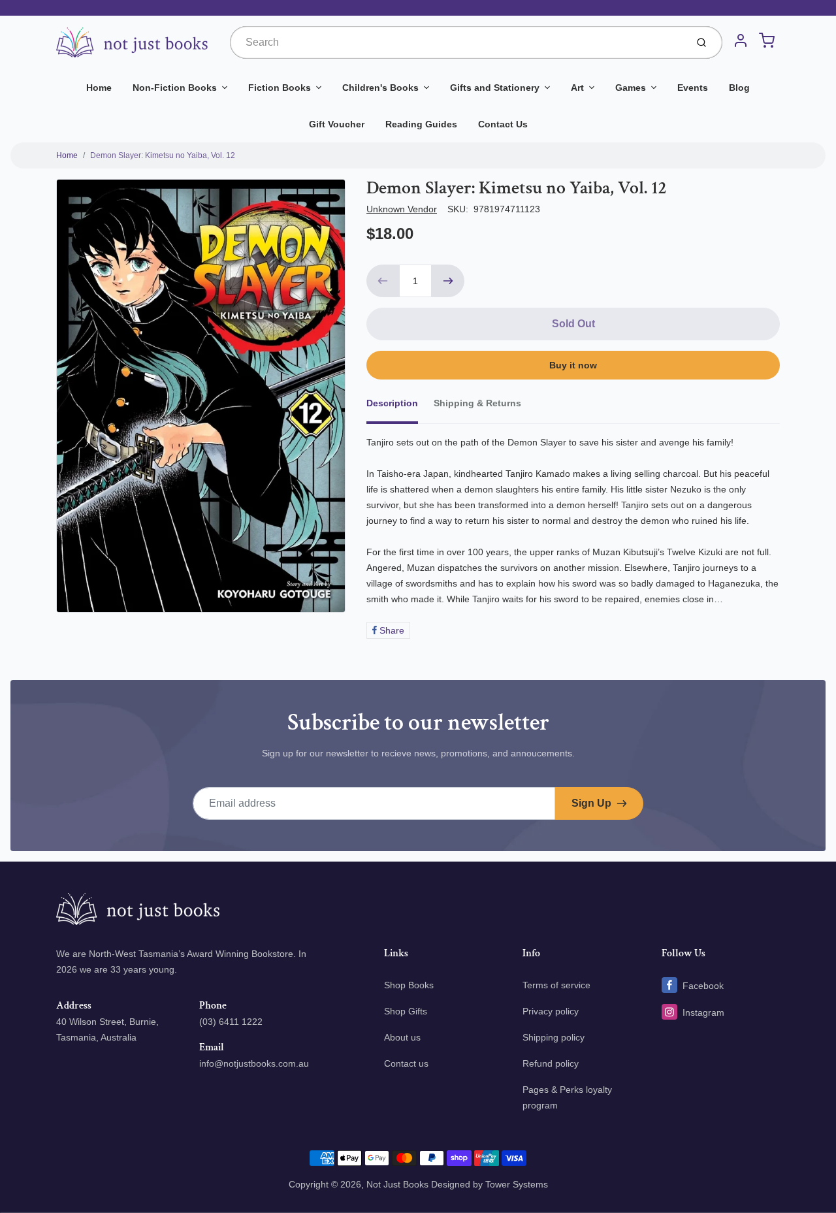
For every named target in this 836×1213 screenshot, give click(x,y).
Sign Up (591, 803)
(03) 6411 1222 (231, 1021)
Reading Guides (421, 124)
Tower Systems (516, 1184)
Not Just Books (397, 1184)
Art (577, 87)
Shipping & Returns (477, 403)
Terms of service (556, 985)
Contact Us (503, 124)
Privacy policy (550, 1011)
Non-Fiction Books (175, 87)
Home (99, 87)
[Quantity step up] (448, 281)
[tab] (400, 407)
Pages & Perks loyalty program (567, 1097)
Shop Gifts (405, 1011)
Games (630, 87)
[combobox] (457, 42)
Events (692, 87)
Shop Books (409, 985)
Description (392, 403)
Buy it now (573, 365)
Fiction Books (279, 87)
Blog (739, 87)
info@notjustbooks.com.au (254, 1063)
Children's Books (380, 87)
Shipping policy (553, 1037)
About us (402, 1037)
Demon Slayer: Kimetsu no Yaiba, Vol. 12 (162, 155)
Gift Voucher (336, 124)
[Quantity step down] (382, 281)
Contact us (406, 1063)
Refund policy (550, 1063)
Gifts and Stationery (494, 87)
